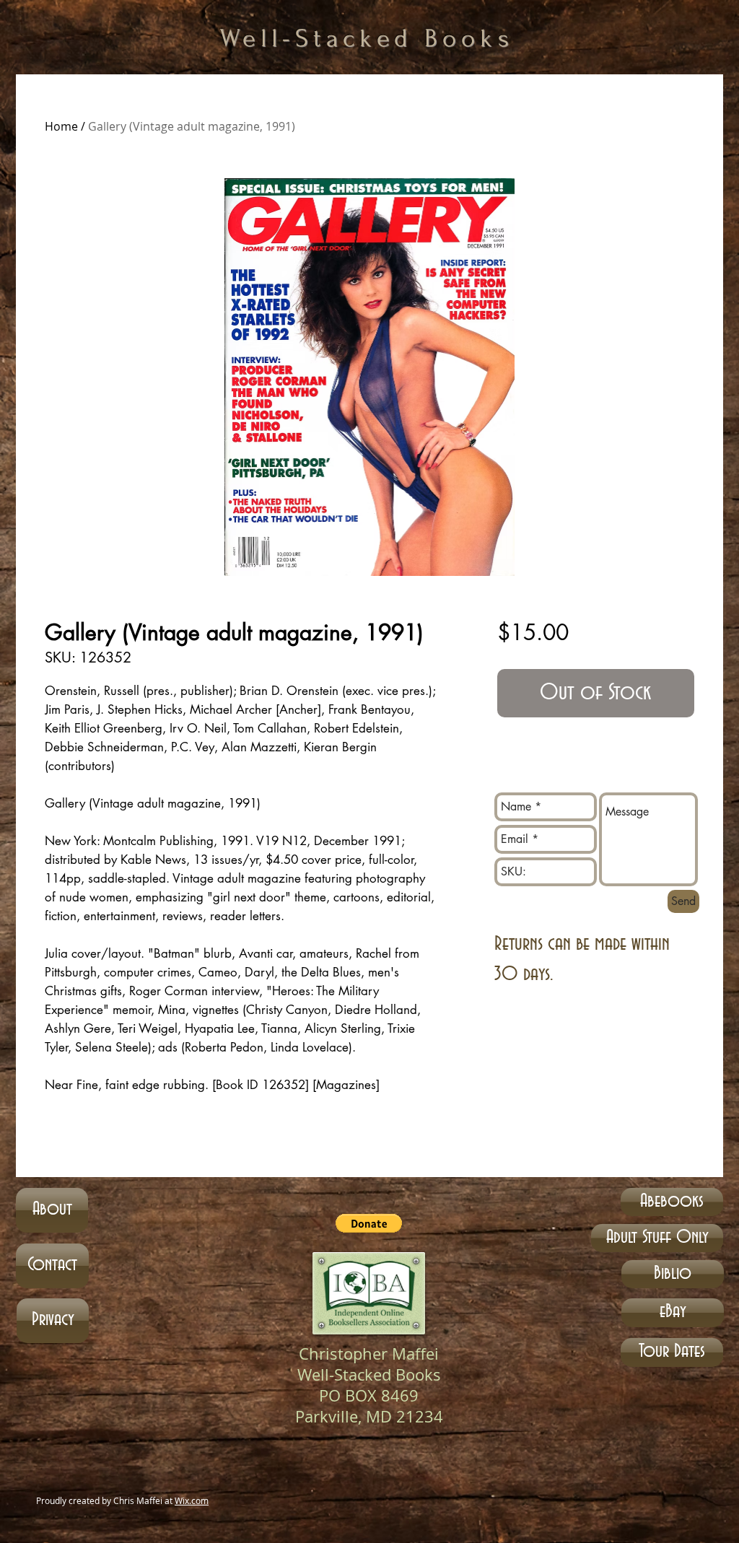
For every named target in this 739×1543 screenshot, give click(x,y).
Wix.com (192, 1500)
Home (61, 126)
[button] (369, 1223)
